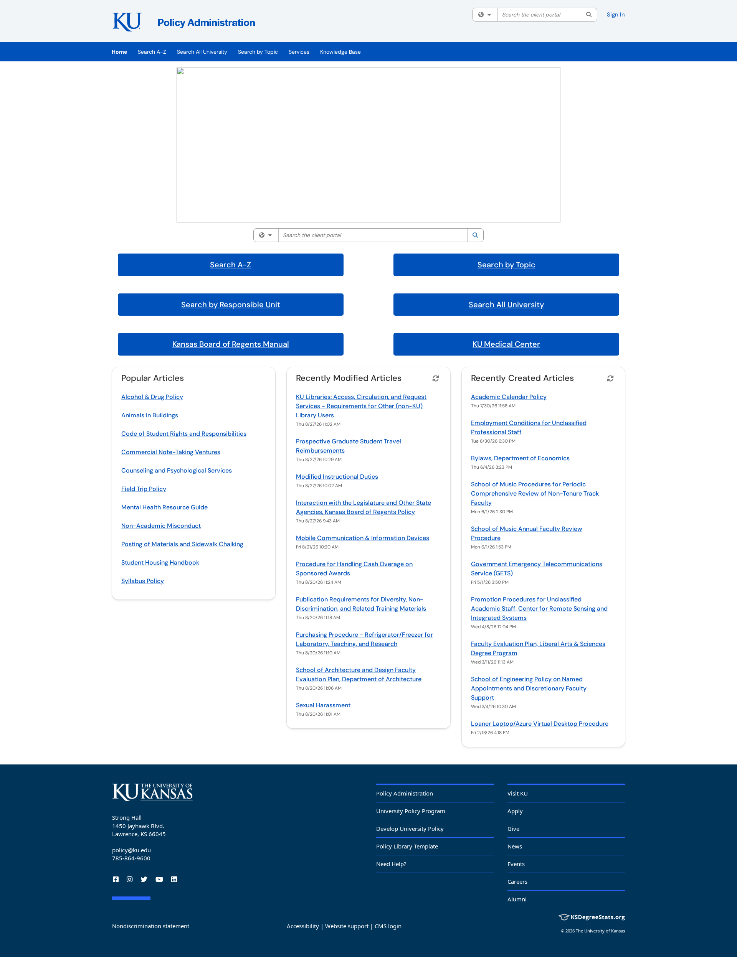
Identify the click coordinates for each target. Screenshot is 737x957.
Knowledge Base (340, 51)
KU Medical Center (506, 344)
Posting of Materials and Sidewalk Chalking (182, 544)
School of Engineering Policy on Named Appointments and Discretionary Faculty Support (529, 688)
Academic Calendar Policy (509, 397)
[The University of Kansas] (152, 792)
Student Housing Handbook (160, 562)
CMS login (388, 926)
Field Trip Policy (143, 489)
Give (513, 828)
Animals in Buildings (149, 415)
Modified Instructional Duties (337, 477)
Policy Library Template (407, 846)
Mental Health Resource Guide (164, 507)
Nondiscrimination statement (150, 926)
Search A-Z (152, 51)
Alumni (517, 899)
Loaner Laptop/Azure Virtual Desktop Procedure (539, 724)
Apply (515, 811)
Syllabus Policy (142, 581)
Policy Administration (404, 793)
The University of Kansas (600, 931)
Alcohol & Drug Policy (152, 397)
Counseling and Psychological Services (176, 470)
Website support (346, 926)
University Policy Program (410, 811)
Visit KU (517, 793)
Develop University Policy (410, 828)
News (514, 846)
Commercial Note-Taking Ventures (170, 452)
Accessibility (303, 926)
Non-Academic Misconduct (161, 526)
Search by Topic (258, 51)
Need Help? (391, 864)
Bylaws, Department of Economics (520, 458)
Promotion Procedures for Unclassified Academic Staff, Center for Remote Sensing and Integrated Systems (539, 608)
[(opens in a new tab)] (223, 23)
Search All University (202, 51)
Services (299, 51)
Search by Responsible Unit (230, 305)
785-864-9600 (131, 858)
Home (119, 51)
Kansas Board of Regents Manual (230, 344)
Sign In (616, 14)
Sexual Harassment (323, 705)
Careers (517, 881)
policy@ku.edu (131, 850)
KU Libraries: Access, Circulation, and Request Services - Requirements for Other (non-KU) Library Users (361, 406)
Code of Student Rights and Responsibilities (183, 434)
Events (516, 864)
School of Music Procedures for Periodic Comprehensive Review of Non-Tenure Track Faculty (535, 493)
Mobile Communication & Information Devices (362, 538)
